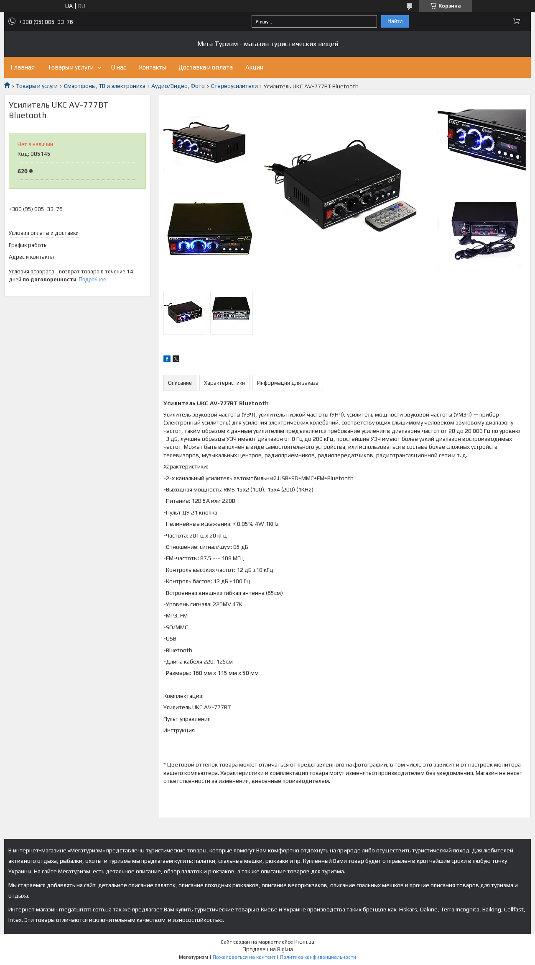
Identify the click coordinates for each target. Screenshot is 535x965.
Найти (395, 21)
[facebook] (167, 360)
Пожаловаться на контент (244, 957)
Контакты (152, 67)
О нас (118, 67)
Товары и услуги (70, 67)
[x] (176, 360)
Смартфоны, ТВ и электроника (104, 85)
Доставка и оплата (205, 67)
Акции (254, 67)
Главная (22, 67)
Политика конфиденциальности (318, 957)
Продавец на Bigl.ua (267, 949)
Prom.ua (304, 942)
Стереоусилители (234, 85)
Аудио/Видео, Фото (178, 85)
